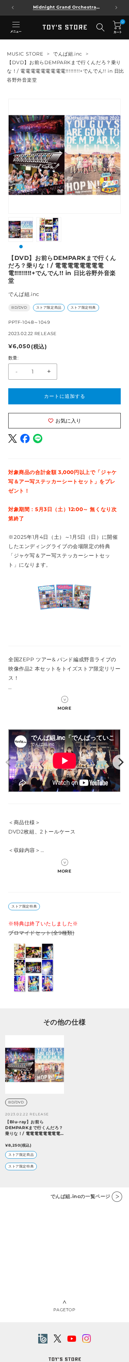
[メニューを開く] (15, 27)
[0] (117, 27)
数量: (13, 357)
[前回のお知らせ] (12, 7)
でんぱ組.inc (67, 54)
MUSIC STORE (25, 54)
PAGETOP (64, 1309)
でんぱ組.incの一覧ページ (80, 1196)
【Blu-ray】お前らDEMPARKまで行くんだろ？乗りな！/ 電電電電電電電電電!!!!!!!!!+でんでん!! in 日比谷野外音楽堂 (34, 1127)
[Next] (120, 762)
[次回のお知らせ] (116, 7)
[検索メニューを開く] (100, 27)
